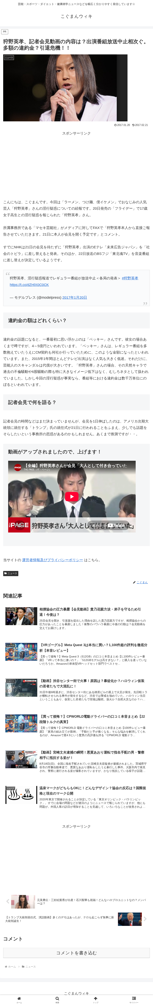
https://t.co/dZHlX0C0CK (29, 285)
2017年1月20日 (74, 298)
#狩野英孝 (130, 278)
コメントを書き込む (76, 952)
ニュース (12, 573)
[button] (141, 696)
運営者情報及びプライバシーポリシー (52, 560)
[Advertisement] (76, 164)
